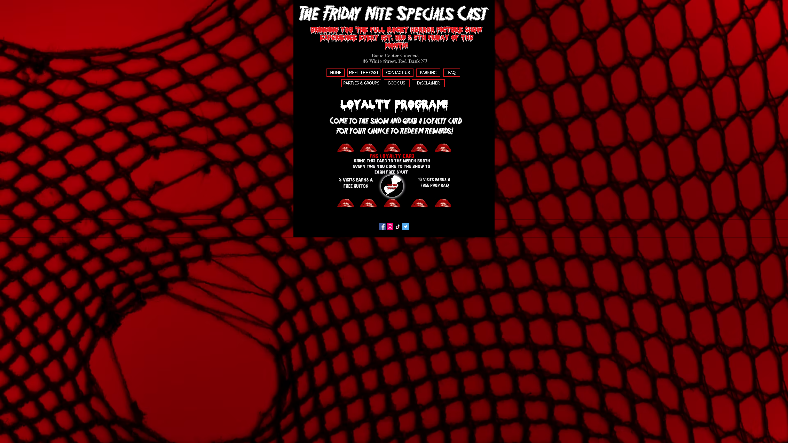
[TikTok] (397, 226)
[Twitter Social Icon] (405, 226)
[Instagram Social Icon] (390, 226)
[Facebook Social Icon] (382, 226)
